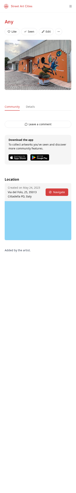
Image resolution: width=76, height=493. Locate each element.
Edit (48, 31)
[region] (38, 220)
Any (9, 22)
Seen (31, 31)
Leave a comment (40, 124)
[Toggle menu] (70, 6)
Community (12, 106)
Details (30, 106)
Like (14, 31)
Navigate (59, 192)
